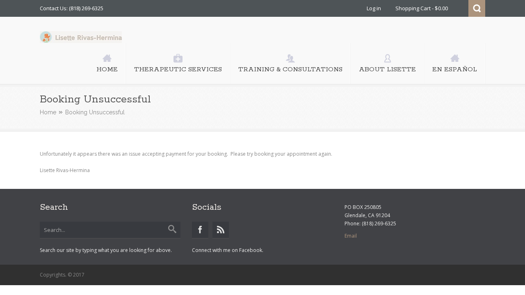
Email (351, 235)
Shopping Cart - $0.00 (421, 8)
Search (476, 8)
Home (48, 112)
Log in (374, 8)
